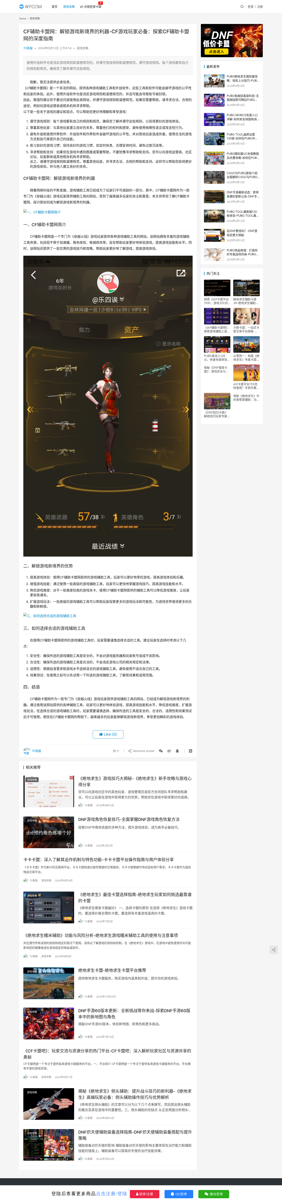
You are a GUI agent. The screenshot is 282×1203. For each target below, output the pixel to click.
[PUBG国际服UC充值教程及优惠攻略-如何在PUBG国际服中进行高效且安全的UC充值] (214, 158)
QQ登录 (181, 1194)
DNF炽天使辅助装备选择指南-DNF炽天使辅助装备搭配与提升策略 (135, 1135)
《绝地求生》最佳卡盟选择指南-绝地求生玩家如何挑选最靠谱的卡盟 (135, 897)
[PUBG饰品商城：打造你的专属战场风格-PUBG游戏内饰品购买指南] (214, 254)
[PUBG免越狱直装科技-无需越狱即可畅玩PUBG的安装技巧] (214, 100)
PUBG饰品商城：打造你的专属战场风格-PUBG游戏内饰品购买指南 (243, 254)
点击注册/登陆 (111, 1193)
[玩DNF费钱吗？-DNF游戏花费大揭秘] (214, 235)
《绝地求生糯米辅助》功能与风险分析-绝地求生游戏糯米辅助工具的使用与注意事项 (100, 935)
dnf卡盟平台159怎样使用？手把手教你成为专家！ (246, 386)
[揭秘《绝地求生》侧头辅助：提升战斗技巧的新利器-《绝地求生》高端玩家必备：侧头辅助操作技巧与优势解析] (48, 1104)
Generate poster (143, 751)
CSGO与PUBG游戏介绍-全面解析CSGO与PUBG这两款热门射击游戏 (242, 177)
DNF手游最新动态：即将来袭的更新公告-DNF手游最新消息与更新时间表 (243, 196)
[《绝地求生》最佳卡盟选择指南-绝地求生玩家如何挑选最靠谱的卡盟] (48, 907)
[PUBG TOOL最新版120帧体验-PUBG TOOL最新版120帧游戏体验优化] (214, 216)
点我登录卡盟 (92, 6)
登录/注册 (145, 1194)
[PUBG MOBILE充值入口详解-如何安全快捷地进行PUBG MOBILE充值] (214, 119)
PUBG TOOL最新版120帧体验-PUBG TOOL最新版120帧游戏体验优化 (243, 215)
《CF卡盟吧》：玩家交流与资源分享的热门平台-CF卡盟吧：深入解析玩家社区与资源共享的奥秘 (107, 1054)
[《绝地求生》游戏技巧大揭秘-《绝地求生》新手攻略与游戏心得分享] (48, 791)
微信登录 (216, 1194)
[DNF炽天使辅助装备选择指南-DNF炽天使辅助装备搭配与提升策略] (48, 1145)
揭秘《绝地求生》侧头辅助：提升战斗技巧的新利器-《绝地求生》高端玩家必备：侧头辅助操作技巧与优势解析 (135, 1094)
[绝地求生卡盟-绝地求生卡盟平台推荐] (48, 983)
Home (22, 18)
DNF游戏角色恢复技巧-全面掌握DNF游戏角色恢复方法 (129, 819)
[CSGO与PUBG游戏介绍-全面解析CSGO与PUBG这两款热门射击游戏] (214, 177)
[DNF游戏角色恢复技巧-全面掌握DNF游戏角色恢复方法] (48, 832)
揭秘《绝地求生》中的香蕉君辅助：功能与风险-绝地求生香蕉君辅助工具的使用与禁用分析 (246, 397)
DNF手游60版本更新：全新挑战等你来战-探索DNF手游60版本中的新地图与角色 (134, 1013)
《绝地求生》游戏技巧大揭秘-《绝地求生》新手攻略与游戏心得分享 (135, 781)
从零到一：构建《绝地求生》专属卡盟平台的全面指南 (246, 357)
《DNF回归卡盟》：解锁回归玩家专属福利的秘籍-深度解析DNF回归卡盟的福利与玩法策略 (217, 414)
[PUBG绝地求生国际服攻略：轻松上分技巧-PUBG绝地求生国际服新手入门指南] (214, 80)
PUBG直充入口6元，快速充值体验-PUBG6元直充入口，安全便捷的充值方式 (217, 357)
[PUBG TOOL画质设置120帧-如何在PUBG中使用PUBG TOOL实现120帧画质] (214, 138)
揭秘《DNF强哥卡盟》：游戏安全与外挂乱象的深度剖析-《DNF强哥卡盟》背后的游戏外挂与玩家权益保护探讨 (217, 369)
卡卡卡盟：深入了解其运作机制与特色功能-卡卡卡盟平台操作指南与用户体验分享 (98, 859)
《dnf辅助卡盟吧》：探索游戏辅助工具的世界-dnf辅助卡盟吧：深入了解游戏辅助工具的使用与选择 (217, 329)
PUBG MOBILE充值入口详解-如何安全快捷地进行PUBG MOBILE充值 (243, 119)
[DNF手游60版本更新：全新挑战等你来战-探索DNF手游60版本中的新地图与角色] (48, 1023)
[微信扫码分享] (161, 751)
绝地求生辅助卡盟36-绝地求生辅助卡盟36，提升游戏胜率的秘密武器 (245, 301)
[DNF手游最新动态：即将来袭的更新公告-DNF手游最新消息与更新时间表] (214, 196)
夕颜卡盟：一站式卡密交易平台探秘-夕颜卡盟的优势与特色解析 (246, 329)
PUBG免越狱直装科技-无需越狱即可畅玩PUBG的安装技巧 (243, 100)
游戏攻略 (69, 6)
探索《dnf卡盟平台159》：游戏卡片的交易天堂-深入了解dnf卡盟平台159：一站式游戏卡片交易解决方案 (217, 301)
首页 (54, 6)
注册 (260, 6)
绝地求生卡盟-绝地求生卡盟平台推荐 (112, 970)
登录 (251, 6)
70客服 (28, 48)
